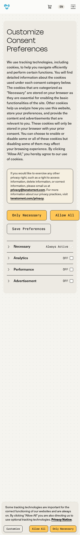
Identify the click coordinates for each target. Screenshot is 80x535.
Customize (13, 528)
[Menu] (73, 6)
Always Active (57, 246)
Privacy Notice (61, 519)
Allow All (38, 528)
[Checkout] (50, 7)
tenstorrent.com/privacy (27, 198)
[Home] (6, 6)
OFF (65, 258)
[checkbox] (71, 246)
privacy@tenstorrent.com (27, 190)
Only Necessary (63, 528)
